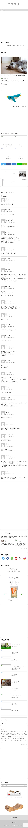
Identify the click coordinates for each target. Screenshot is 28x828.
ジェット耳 (5, 734)
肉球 (18, 740)
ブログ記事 (14, 584)
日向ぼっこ (7, 740)
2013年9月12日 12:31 (9, 260)
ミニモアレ (5, 738)
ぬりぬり (7, 733)
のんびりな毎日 (15, 710)
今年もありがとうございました (18, 696)
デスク (20, 734)
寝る (26, 106)
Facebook (7, 558)
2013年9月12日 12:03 (9, 201)
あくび (2, 731)
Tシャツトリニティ (11, 571)
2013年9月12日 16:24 (9, 337)
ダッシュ (17, 734)
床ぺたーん (14, 703)
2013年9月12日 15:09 (9, 316)
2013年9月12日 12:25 (9, 234)
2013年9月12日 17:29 (9, 348)
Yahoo (18, 600)
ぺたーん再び (14, 674)
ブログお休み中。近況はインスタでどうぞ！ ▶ (14, 45)
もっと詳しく (24, 548)
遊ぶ (21, 740)
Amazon (14, 600)
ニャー (23, 734)
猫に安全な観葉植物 (16, 644)
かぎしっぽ (20, 731)
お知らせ (15, 731)
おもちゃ (6, 731)
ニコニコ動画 (20, 558)
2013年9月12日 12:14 (9, 211)
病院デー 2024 (15, 652)
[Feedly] (24, 164)
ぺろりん (12, 733)
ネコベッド (7, 736)
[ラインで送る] (19, 164)
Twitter (3, 558)
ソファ (13, 734)
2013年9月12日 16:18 (9, 326)
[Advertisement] (14, 26)
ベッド (22, 736)
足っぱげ (13, 659)
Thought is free (21, 824)
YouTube (16, 558)
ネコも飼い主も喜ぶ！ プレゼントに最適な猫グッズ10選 (19, 667)
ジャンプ (9, 734)
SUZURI (18, 571)
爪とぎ (13, 740)
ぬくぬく (3, 733)
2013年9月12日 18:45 (9, 389)
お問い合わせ (14, 817)
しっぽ (24, 731)
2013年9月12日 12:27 (9, 250)
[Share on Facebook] (8, 164)
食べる (24, 740)
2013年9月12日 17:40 (9, 362)
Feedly (12, 558)
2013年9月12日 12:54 (9, 271)
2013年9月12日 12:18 (9, 222)
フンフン (18, 736)
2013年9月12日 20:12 (9, 473)
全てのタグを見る (23, 744)
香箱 (2, 742)
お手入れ (11, 731)
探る (2, 740)
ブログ (8, 42)
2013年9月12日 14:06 (9, 303)
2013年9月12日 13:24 (9, 288)
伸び (15, 738)
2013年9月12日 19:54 (9, 458)
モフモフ (23, 106)
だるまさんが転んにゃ (6, 545)
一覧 (26, 602)
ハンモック (13, 736)
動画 (18, 738)
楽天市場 (10, 600)
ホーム (3, 42)
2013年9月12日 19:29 (9, 436)
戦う (26, 738)
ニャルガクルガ (15, 688)
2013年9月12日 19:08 (9, 424)
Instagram (24, 558)
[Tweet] (3, 164)
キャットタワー (18, 733)
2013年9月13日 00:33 (9, 446)
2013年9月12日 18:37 (9, 374)
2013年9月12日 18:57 (9, 399)
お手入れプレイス (15, 681)
